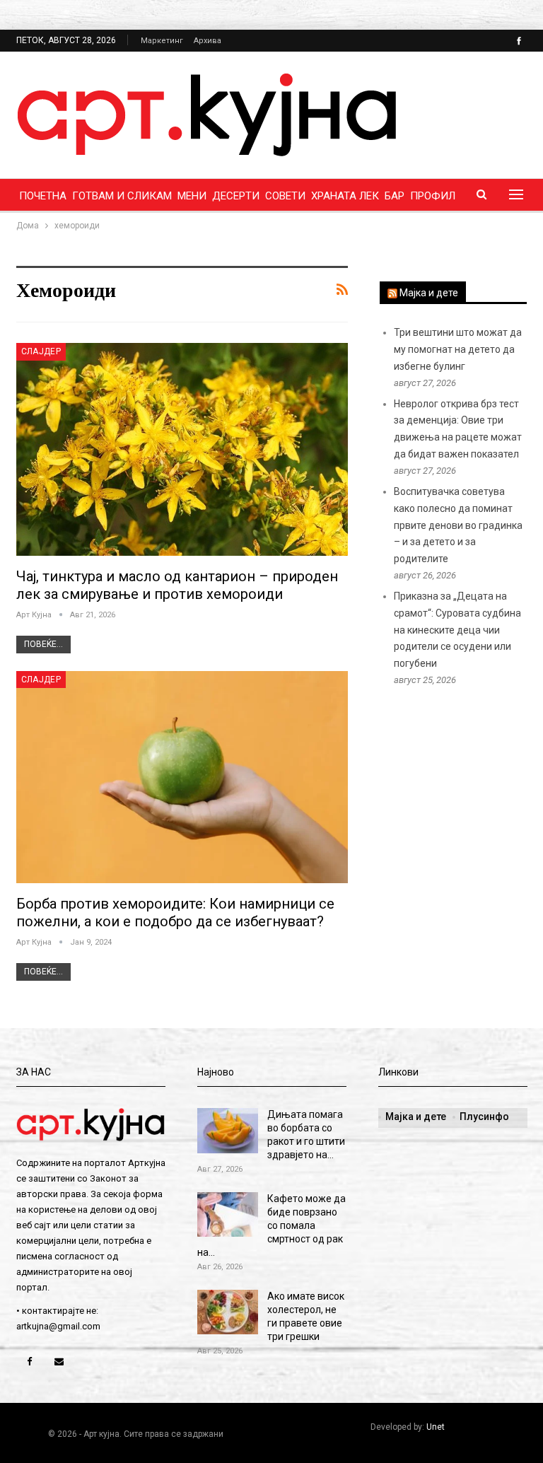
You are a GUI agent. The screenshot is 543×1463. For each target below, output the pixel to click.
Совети (285, 196)
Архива (207, 40)
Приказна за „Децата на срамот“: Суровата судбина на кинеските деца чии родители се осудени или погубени (457, 629)
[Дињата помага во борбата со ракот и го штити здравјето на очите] (227, 1130)
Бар (394, 196)
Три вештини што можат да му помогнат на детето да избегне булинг (458, 349)
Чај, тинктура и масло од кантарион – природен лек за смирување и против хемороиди (177, 585)
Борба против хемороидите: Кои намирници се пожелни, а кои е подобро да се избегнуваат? (175, 912)
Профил (432, 196)
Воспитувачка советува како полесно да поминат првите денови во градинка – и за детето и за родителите (458, 525)
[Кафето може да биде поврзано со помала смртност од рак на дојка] (227, 1214)
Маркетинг (162, 40)
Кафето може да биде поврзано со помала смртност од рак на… (271, 1225)
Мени (191, 196)
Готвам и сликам (122, 196)
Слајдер (41, 351)
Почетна (42, 196)
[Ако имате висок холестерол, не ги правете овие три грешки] (227, 1312)
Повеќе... (43, 644)
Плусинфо (484, 1116)
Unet (435, 1427)
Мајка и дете (428, 292)
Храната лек (345, 196)
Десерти (235, 196)
